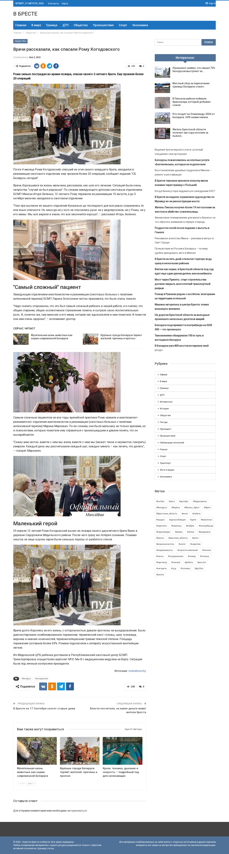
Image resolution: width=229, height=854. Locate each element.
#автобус (184, 501)
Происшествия (103, 25)
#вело (185, 513)
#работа (189, 562)
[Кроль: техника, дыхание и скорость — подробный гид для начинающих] (122, 751)
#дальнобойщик (177, 519)
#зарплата (161, 526)
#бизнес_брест (191, 507)
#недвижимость (164, 550)
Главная (20, 25)
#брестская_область (166, 513)
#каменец (176, 526)
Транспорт (165, 463)
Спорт (123, 25)
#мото (195, 538)
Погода (163, 422)
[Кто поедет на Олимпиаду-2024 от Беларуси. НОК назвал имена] (162, 118)
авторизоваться (77, 810)
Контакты (53, 3)
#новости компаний (187, 550)
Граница (51, 25)
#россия (201, 562)
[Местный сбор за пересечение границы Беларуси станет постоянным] (162, 87)
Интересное (166, 402)
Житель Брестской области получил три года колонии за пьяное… (190, 132)
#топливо (185, 568)
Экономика (140, 25)
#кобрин (190, 526)
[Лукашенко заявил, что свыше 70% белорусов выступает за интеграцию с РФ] (162, 72)
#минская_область (178, 538)
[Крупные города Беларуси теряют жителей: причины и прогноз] (90, 339)
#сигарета (161, 568)
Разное (163, 449)
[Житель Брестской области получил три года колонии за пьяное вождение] (162, 133)
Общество (81, 25)
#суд (173, 568)
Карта (65, 3)
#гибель (196, 513)
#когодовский (41, 679)
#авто (172, 501)
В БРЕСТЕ (25, 14)
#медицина (204, 532)
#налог (182, 544)
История (164, 408)
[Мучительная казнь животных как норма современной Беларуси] (21, 339)
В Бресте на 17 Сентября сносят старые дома (44, 708)
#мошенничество (165, 544)
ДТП (65, 25)
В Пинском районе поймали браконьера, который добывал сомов (191, 101)
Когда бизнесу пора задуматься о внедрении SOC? (185, 191)
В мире (36, 25)
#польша (204, 556)
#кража (178, 532)
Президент (165, 429)
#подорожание (175, 556)
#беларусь (26, 679)
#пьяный (175, 562)
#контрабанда (206, 526)
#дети (193, 519)
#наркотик (195, 544)
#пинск (160, 556)
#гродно (160, 519)
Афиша (163, 374)
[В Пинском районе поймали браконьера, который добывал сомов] (162, 102)
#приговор (161, 562)
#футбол (199, 568)
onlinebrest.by (137, 671)
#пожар (192, 556)
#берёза (175, 507)
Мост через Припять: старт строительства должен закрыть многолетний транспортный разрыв (182, 284)
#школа (160, 574)
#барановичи (200, 501)
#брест (207, 507)
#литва (190, 532)
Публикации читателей (172, 442)
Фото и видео (167, 470)
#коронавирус (163, 532)
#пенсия (206, 550)
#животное (206, 519)
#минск (160, 538)
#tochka (160, 501)
